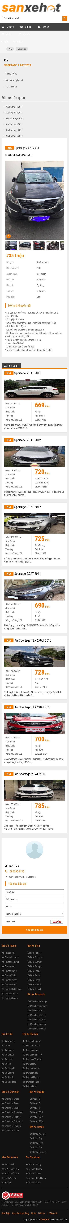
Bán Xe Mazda (37, 1091)
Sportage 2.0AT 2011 (24, 373)
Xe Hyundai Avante (31, 1050)
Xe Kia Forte (7, 1059)
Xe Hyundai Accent (31, 1045)
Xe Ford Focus (33, 971)
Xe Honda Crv (36, 1147)
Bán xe (45, 26)
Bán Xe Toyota (9, 945)
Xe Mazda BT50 (36, 1121)
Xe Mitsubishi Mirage (36, 1028)
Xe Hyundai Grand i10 (32, 1054)
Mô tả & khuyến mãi (14, 80)
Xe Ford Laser (33, 980)
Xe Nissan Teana (33, 1173)
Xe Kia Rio (6, 1063)
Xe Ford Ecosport (35, 957)
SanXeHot (44, 1219)
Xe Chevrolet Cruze (10, 1099)
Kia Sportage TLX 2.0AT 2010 (29, 640)
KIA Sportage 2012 (13, 124)
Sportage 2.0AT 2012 (24, 440)
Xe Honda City (36, 1138)
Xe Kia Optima (8, 1072)
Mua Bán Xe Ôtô (10, 1157)
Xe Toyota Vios (9, 953)
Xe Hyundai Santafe (31, 1041)
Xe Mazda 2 (35, 1099)
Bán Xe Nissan (33, 1157)
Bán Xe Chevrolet (10, 1091)
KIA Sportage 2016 (13, 107)
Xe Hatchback (8, 1164)
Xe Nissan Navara (34, 1169)
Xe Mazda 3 (35, 1103)
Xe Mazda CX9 (36, 1117)
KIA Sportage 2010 (13, 136)
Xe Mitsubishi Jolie (36, 1010)
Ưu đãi (27, 26)
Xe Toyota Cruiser (10, 993)
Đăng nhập (18, 41)
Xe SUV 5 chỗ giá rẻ (10, 1169)
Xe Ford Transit (34, 989)
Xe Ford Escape (34, 966)
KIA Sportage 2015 (13, 112)
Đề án (33, 1213)
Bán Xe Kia (7, 1034)
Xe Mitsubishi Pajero (36, 1015)
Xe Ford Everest (34, 962)
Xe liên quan (11, 86)
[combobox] (34, 914)
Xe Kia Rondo (8, 1077)
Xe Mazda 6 (35, 1108)
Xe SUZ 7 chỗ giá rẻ (10, 1173)
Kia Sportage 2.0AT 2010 (26, 774)
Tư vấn (26, 34)
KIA (10, 49)
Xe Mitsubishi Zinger (36, 1024)
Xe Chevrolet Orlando (11, 1126)
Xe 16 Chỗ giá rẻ (9, 1178)
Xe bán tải (6, 1182)
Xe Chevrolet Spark (10, 1108)
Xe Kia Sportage (9, 1082)
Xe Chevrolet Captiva (11, 1117)
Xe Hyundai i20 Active (32, 1059)
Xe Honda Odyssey (38, 1152)
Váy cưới (53, 1213)
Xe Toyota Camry (9, 971)
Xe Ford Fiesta (33, 975)
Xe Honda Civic (36, 1143)
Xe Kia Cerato (8, 1054)
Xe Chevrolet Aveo (10, 1103)
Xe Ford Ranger (34, 953)
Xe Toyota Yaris (9, 975)
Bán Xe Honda (37, 1126)
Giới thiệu (6, 1213)
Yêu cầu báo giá (34, 929)
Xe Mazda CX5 (36, 1112)
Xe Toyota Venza (9, 980)
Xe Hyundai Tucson (31, 1068)
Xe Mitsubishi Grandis (37, 1006)
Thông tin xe (11, 74)
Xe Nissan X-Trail (33, 1182)
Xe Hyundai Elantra (31, 1077)
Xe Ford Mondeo (34, 984)
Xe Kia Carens (8, 1050)
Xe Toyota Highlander (11, 989)
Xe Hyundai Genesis (32, 1082)
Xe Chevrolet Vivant (10, 1130)
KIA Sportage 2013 (13, 118)
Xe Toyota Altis (9, 966)
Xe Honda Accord (38, 1134)
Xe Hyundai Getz (30, 1086)
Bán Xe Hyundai (30, 1034)
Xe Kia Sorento (8, 1068)
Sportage (22, 49)
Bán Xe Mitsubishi (36, 994)
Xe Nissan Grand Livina (36, 1178)
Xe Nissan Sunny (33, 1164)
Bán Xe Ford (33, 945)
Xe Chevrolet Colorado (12, 1121)
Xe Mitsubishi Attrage (37, 1001)
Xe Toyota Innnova (10, 957)
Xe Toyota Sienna (10, 998)
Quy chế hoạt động (20, 1213)
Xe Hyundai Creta (30, 1072)
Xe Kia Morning (8, 1041)
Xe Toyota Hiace (9, 984)
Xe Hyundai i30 (29, 1063)
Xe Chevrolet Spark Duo (12, 1112)
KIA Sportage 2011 (13, 130)
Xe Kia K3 (6, 1045)
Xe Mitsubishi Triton (36, 1019)
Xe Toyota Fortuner (10, 962)
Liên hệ (41, 1213)
